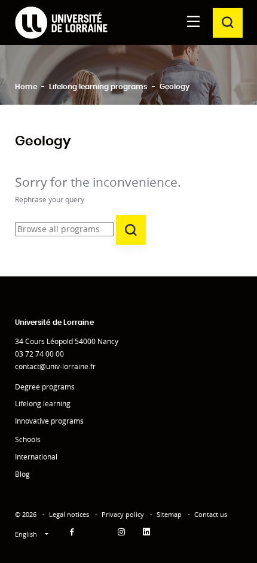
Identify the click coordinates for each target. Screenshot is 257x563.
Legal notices (69, 514)
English (27, 533)
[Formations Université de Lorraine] (61, 22)
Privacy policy (123, 514)
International (36, 457)
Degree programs (45, 387)
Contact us (210, 514)
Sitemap (169, 514)
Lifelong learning (43, 403)
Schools (28, 439)
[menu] (193, 22)
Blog (22, 474)
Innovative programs (49, 421)
